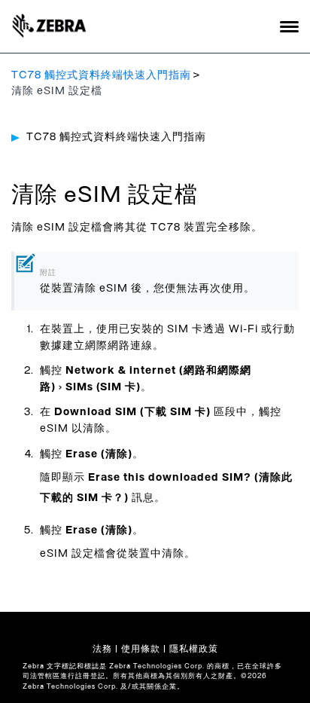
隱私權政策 (193, 648)
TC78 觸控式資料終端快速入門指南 (101, 75)
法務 (102, 648)
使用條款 (140, 648)
